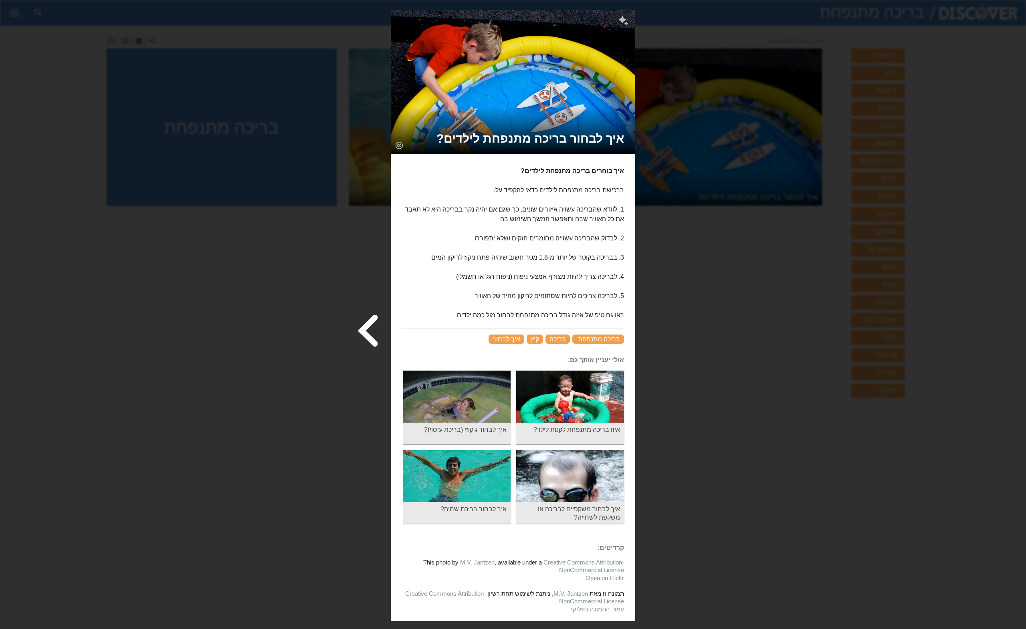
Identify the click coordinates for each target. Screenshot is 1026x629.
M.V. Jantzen (477, 562)
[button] (530, 138)
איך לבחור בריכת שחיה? (473, 509)
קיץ (535, 339)
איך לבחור (506, 339)
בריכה (557, 339)
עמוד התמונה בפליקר (597, 609)
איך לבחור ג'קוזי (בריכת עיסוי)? (465, 429)
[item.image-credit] (399, 145)
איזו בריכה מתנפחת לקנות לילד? (576, 429)
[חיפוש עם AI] (623, 22)
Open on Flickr (605, 578)
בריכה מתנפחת (599, 339)
